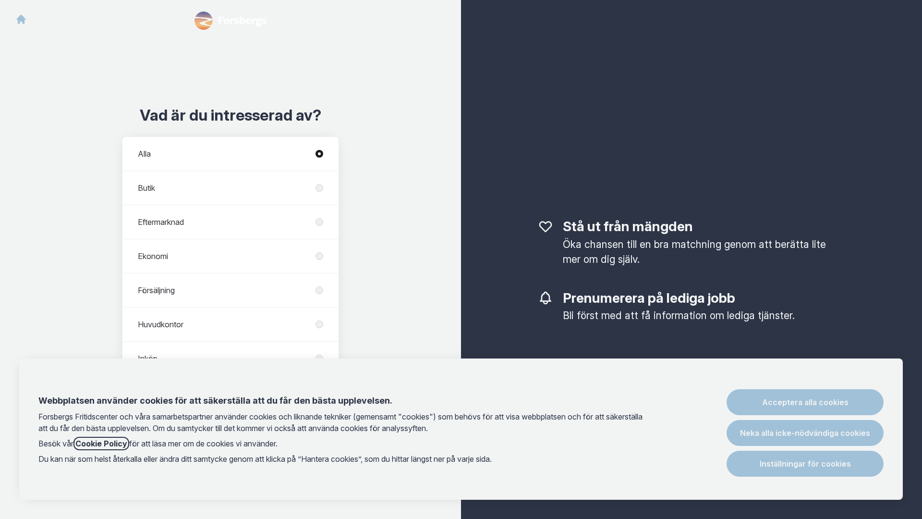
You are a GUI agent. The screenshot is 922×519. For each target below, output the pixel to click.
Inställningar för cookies (805, 464)
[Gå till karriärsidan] (21, 19)
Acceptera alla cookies (805, 402)
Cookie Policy (101, 443)
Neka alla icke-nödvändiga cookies (805, 433)
